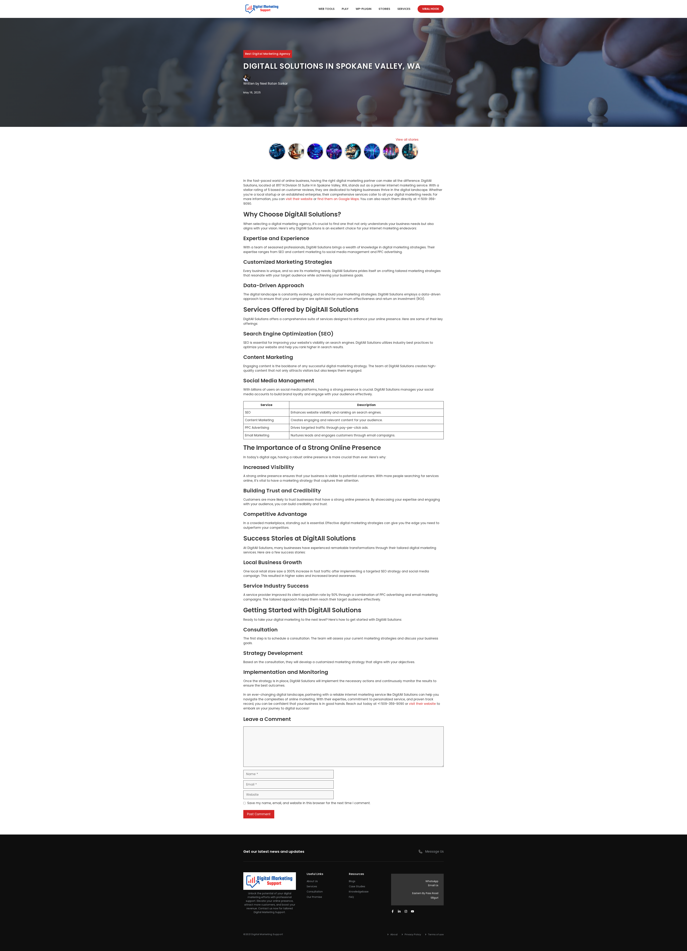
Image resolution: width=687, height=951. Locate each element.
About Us (312, 881)
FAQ (351, 897)
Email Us (433, 885)
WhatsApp (431, 881)
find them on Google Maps (338, 199)
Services (403, 9)
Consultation (315, 891)
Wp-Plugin (363, 9)
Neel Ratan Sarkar (274, 83)
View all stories (407, 139)
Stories (384, 9)
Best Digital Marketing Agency (267, 54)
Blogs (352, 881)
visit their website (299, 199)
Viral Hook (430, 9)
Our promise (314, 897)
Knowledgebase (359, 891)
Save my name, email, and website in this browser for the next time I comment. (308, 803)
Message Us (434, 851)
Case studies (357, 886)
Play (345, 9)
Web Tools (326, 9)
